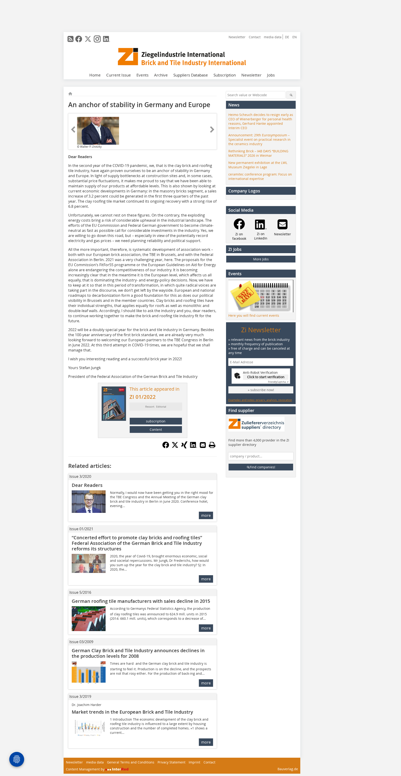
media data (272, 37)
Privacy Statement (171, 762)
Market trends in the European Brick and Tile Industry (132, 712)
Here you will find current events (253, 315)
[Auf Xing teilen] (184, 447)
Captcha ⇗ (278, 381)
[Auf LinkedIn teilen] (193, 447)
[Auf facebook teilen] (165, 447)
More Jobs (261, 259)
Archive (161, 75)
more (206, 515)
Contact (255, 37)
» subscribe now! (261, 390)
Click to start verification (266, 377)
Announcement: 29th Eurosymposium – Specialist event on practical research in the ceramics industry (259, 139)
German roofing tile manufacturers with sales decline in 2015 (141, 601)
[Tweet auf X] (175, 447)
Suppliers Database (190, 75)
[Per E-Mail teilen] (202, 445)
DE (287, 37)
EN (294, 37)
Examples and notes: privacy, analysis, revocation (260, 400)
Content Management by (85, 769)
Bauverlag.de (288, 769)
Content (156, 429)
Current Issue (118, 75)
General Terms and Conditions (130, 762)
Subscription (224, 75)
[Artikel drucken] (212, 445)
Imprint (194, 762)
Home (95, 75)
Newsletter (237, 37)
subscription (155, 421)
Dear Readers (87, 485)
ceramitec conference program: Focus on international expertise (260, 176)
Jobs (271, 75)
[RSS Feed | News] (70, 39)
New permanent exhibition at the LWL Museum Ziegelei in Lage (257, 164)
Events (142, 75)
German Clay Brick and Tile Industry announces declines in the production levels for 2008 (138, 653)
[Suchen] (291, 95)
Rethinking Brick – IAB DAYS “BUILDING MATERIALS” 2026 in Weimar (258, 153)
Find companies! (262, 467)
